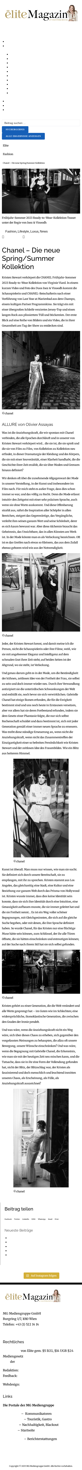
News (44, 231)
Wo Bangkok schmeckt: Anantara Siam (33, 1238)
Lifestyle (23, 231)
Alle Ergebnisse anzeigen (23, 136)
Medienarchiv (13, 1439)
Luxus (34, 231)
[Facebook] (7, 1453)
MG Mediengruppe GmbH (35, 1361)
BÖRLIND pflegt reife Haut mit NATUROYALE (37, 1250)
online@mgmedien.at (35, 1370)
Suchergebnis (15, 129)
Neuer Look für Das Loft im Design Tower (35, 1242)
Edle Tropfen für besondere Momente (32, 1246)
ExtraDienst (11, 1414)
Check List (10, 1425)
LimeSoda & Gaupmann (38, 1384)
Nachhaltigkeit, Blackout (38, 1425)
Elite (6, 145)
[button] (41, 35)
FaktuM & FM (13, 1419)
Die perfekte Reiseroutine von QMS (31, 1255)
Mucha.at (10, 1430)
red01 (30, 237)
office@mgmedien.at (18, 1330)
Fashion (8, 154)
